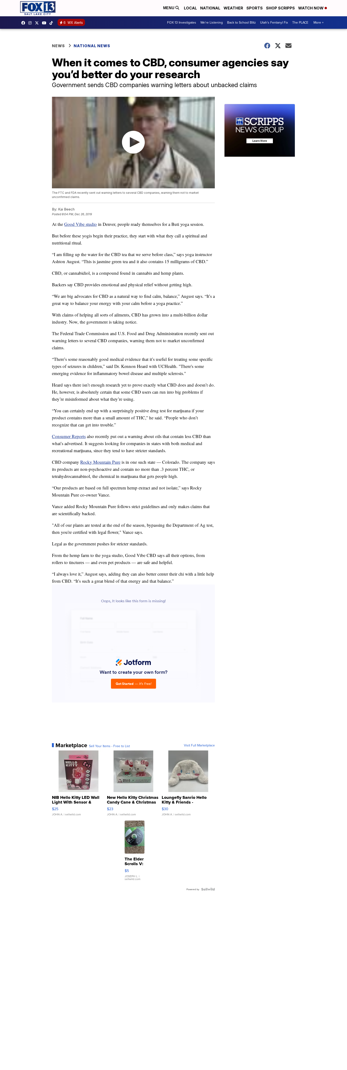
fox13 (38, 23)
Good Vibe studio (80, 224)
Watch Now (311, 8)
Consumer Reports (69, 436)
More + (318, 22)
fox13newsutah (24, 23)
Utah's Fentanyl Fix (274, 22)
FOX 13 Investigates (181, 22)
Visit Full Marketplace (199, 745)
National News (92, 45)
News (58, 45)
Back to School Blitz (241, 22)
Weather (233, 8)
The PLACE (300, 22)
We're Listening (211, 22)
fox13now (31, 23)
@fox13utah (52, 23)
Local (190, 8)
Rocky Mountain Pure (100, 462)
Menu (169, 8)
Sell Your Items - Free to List (109, 746)
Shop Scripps (280, 8)
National (210, 8)
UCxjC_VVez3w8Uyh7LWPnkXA (45, 23)
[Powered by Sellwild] (208, 889)
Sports (254, 8)
